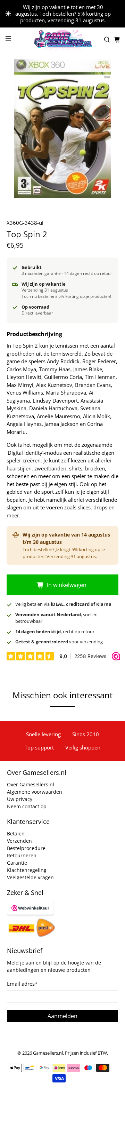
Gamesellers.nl (48, 1053)
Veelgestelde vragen (30, 877)
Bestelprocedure (26, 848)
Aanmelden (62, 1016)
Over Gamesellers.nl (30, 784)
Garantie (17, 862)
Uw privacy (19, 799)
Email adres (22, 983)
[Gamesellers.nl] (62, 39)
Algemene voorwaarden (34, 791)
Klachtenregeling (27, 870)
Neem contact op (27, 806)
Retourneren (21, 855)
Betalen (16, 833)
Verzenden (19, 841)
